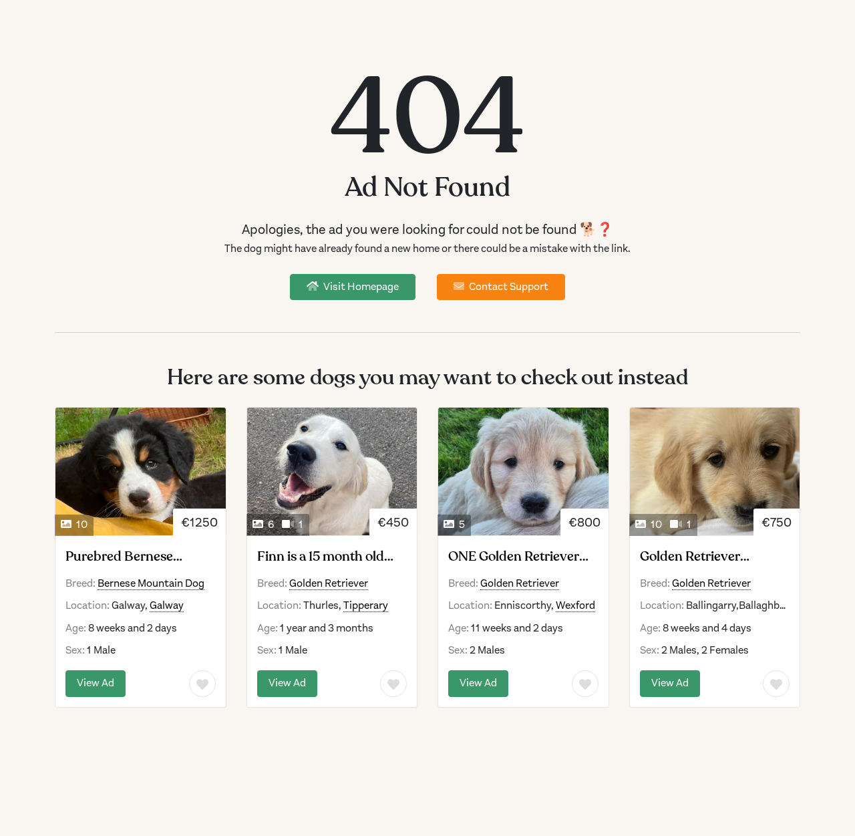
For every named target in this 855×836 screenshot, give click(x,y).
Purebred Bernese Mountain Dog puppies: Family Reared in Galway (137, 557)
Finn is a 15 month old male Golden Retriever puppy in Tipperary (323, 557)
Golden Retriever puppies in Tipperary (701, 557)
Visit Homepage (360, 287)
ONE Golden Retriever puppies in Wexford (513, 557)
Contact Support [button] (507, 287)
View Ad (95, 683)
